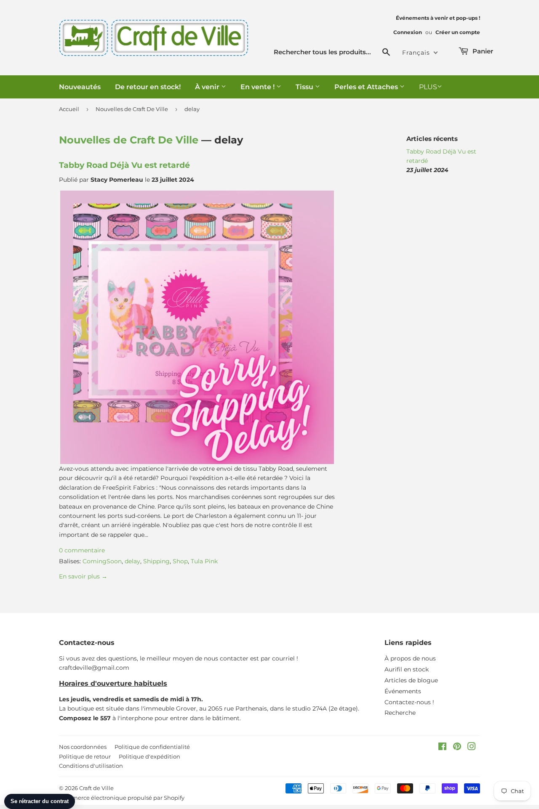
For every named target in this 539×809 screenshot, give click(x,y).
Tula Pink (204, 561)
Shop (180, 561)
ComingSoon (102, 561)
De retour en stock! (148, 87)
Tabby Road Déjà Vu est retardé (124, 165)
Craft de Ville (96, 788)
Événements (402, 691)
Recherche (400, 712)
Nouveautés (80, 87)
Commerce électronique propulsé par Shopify (121, 797)
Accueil (69, 109)
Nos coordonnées (83, 746)
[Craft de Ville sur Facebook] (442, 747)
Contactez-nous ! (409, 702)
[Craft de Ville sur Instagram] (471, 747)
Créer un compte (457, 32)
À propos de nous (410, 658)
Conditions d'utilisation (91, 765)
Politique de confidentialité (152, 746)
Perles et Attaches (367, 87)
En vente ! (258, 87)
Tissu (305, 87)
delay (132, 561)
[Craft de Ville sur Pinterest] (457, 747)
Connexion (407, 32)
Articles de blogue (411, 680)
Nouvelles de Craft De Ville (132, 109)
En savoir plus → (83, 576)
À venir (208, 87)
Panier (482, 51)
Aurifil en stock (406, 669)
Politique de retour (85, 756)
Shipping (156, 561)
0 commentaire (82, 550)
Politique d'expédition (149, 756)
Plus (428, 87)
